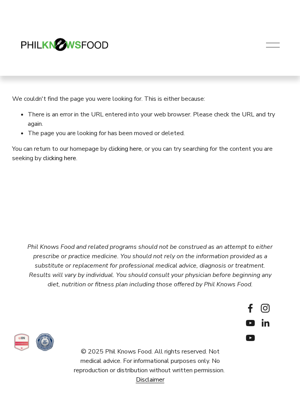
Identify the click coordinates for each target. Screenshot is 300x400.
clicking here (125, 149)
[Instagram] (265, 308)
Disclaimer (150, 379)
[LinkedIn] (265, 323)
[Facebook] (250, 308)
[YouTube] (250, 323)
